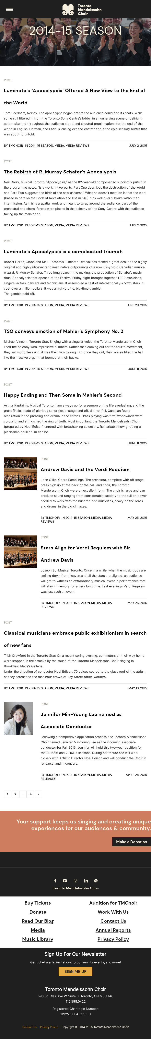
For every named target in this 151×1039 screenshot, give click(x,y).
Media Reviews (77, 146)
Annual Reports (113, 930)
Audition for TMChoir (113, 903)
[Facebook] (55, 880)
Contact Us (113, 921)
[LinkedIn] (86, 880)
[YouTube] (65, 880)
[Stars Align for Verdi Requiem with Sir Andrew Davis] (20, 551)
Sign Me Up (75, 971)
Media (59, 146)
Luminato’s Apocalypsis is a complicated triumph (63, 252)
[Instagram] (75, 880)
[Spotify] (95, 880)
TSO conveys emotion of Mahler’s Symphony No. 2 (63, 331)
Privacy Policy (113, 939)
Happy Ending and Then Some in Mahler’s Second (63, 395)
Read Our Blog (38, 921)
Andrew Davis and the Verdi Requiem (85, 469)
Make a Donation (131, 841)
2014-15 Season (41, 146)
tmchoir (16, 146)
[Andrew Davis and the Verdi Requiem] (20, 473)
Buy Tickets (38, 903)
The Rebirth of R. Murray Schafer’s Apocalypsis (60, 172)
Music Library (37, 939)
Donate (37, 912)
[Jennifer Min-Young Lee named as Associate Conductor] (20, 718)
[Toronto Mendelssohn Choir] (81, 9)
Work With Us (113, 912)
